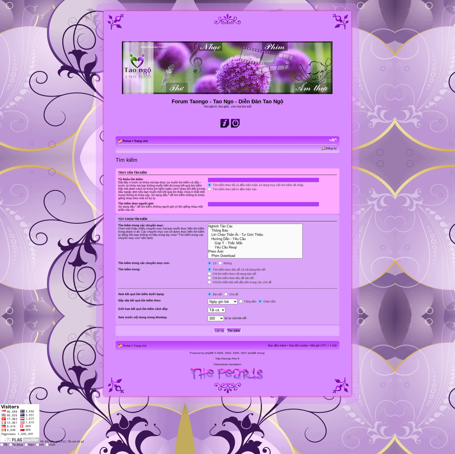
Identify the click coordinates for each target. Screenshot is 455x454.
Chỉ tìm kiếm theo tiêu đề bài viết (233, 278)
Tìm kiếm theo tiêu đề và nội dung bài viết (238, 269)
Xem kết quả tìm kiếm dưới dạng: (141, 294)
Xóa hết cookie (298, 345)
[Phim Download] (255, 256)
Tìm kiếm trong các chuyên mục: (141, 225)
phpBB (209, 353)
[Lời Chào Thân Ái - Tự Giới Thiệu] (255, 235)
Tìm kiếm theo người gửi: (136, 203)
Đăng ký (331, 148)
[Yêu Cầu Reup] (255, 247)
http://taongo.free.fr (227, 358)
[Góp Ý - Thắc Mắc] (255, 243)
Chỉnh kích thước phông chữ (333, 140)
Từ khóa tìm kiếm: (131, 179)
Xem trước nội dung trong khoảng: (142, 317)
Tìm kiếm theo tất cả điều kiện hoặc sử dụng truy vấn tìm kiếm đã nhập (257, 185)
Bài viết (217, 294)
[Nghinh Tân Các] (255, 226)
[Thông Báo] (255, 230)
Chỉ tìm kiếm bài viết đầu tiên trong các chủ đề (241, 282)
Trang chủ (141, 141)
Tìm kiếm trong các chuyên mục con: (144, 263)
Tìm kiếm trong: (129, 269)
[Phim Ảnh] (255, 252)
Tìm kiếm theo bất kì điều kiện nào (234, 189)
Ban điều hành (277, 345)
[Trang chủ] (227, 92)
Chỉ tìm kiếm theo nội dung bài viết (234, 273)
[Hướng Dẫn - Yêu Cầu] (255, 239)
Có (214, 263)
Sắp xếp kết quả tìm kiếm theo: (139, 300)
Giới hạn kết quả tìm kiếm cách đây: (143, 308)
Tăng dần (249, 301)
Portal (127, 141)
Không (227, 263)
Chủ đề (233, 294)
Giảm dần (269, 301)
